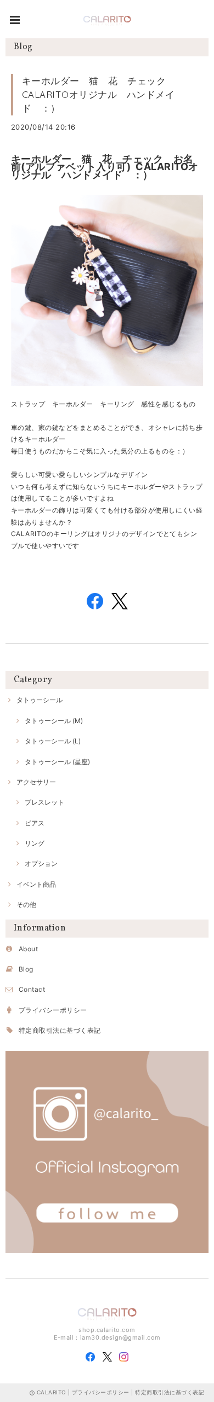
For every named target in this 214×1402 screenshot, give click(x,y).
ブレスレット (44, 802)
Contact (32, 989)
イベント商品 (36, 884)
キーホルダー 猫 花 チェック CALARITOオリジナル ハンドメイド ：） (98, 94)
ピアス (34, 823)
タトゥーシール (39, 700)
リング (34, 843)
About (28, 949)
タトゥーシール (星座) (57, 762)
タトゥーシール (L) (53, 741)
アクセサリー (36, 782)
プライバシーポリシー (53, 1010)
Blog (26, 969)
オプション (41, 863)
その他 (26, 904)
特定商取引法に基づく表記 (60, 1030)
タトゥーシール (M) (54, 721)
